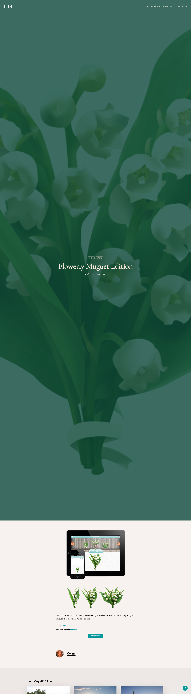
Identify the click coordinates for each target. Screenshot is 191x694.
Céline (89, 274)
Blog (91, 257)
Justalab (73, 629)
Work (99, 257)
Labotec (64, 625)
